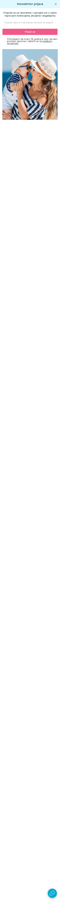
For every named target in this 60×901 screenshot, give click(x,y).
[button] (55, 4)
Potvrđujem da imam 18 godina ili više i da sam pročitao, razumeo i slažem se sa (32, 41)
